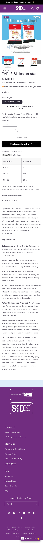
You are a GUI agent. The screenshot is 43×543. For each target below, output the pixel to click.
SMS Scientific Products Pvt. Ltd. (24, 527)
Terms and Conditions (15, 449)
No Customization (12, 102)
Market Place (10, 481)
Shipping (15, 82)
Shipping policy (11, 533)
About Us (9, 476)
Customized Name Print (13, 152)
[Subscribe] (35, 504)
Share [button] (6, 92)
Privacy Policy (11, 454)
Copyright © (10, 463)
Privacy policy (13, 530)
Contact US (10, 427)
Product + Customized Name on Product (21, 108)
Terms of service (29, 530)
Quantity (5, 124)
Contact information (29, 533)
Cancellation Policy (13, 459)
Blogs (7, 490)
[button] (4, 8)
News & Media (11, 486)
